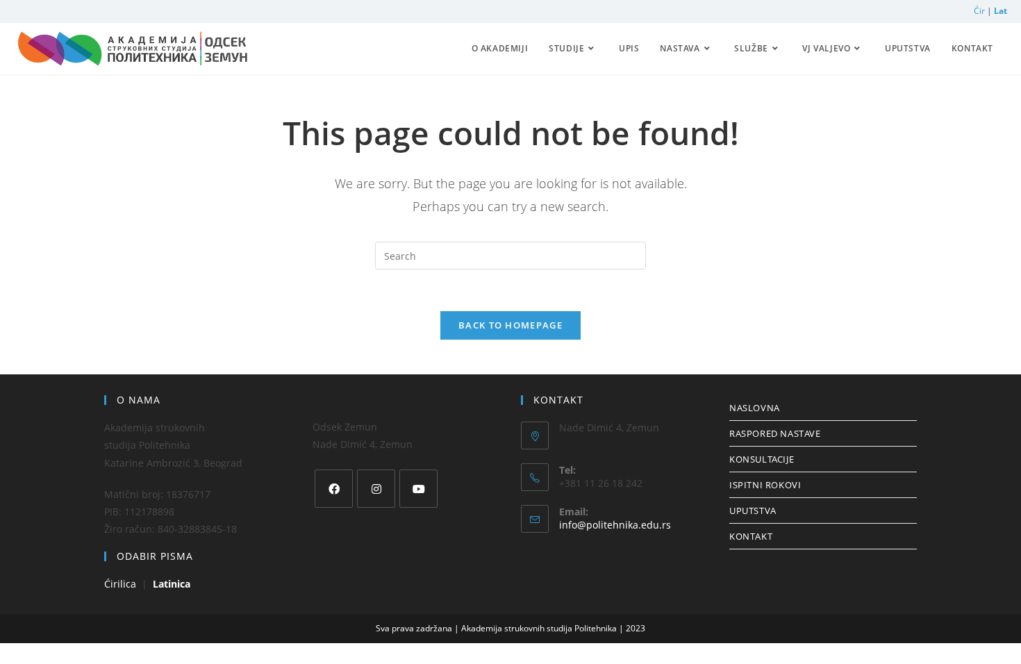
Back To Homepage (510, 325)
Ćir (980, 11)
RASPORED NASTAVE (775, 433)
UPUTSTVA (753, 510)
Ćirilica (121, 583)
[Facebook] (334, 489)
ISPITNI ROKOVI (765, 485)
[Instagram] (376, 489)
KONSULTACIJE (761, 459)
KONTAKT (750, 536)
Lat (1000, 11)
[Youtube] (418, 489)
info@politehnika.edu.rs (615, 524)
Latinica (171, 583)
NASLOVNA (754, 407)
